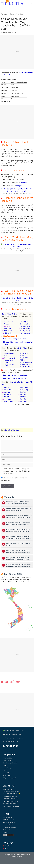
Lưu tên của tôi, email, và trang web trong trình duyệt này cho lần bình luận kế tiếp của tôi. (17, 471)
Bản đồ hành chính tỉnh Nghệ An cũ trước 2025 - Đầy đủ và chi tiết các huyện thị (17, 551)
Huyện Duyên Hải (26, 362)
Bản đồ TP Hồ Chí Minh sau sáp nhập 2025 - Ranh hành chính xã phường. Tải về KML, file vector (19, 537)
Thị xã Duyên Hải (10, 358)
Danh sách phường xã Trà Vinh (14, 339)
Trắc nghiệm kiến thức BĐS (11, 806)
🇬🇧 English (6, 848)
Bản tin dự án (7, 760)
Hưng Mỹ (24, 182)
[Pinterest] (17, 746)
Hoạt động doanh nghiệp (10, 763)
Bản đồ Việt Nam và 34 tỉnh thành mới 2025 (18, 544)
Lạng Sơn (23, 399)
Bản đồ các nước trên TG (10, 798)
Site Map (5, 832)
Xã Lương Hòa (25, 324)
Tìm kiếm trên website (9, 827)
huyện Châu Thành (26, 73)
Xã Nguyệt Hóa (25, 331)
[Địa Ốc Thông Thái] (12, 3)
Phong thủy (6, 773)
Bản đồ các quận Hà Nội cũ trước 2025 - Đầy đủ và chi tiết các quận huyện (19, 516)
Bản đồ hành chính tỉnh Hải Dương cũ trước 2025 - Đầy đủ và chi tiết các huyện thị (18, 565)
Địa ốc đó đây (7, 768)
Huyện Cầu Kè (9, 365)
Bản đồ (5, 765)
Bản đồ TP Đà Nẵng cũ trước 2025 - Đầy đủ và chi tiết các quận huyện (18, 558)
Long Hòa (19, 186)
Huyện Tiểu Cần (25, 364)
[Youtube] (10, 746)
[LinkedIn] (13, 746)
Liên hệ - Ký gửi (7, 817)
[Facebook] (4, 746)
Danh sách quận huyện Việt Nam (15, 378)
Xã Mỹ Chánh (25, 328)
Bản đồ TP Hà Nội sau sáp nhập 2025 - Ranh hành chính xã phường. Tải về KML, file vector (18, 530)
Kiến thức (5, 770)
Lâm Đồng (23, 401)
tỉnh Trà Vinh (5, 75)
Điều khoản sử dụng (9, 822)
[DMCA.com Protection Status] (8, 835)
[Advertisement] (17, 52)
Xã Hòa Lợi (8, 331)
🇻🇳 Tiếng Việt (7, 846)
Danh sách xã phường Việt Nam (15, 375)
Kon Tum (23, 392)
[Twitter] (7, 746)
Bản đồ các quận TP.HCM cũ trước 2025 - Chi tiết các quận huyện (17, 502)
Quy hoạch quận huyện (10, 803)
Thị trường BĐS (7, 758)
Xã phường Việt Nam (16, 14)
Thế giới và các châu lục (10, 778)
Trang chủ (4, 14)
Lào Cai (23, 397)
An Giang (7, 399)
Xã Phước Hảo (25, 333)
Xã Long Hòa (24, 322)
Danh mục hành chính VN (10, 801)
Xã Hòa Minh (8, 333)
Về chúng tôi (6, 830)
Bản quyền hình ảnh (8, 825)
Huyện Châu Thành (9, 314)
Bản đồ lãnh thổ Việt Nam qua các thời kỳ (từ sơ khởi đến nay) (18, 509)
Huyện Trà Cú (25, 367)
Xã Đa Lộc (7, 328)
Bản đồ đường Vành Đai (10, 796)
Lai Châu (23, 394)
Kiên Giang (24, 390)
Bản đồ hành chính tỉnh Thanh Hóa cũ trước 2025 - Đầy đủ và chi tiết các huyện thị (18, 523)
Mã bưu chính (7, 775)
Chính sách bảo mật (9, 820)
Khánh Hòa (24, 387)
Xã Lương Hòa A (26, 326)
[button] (2, 9)
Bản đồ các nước (8, 789)
